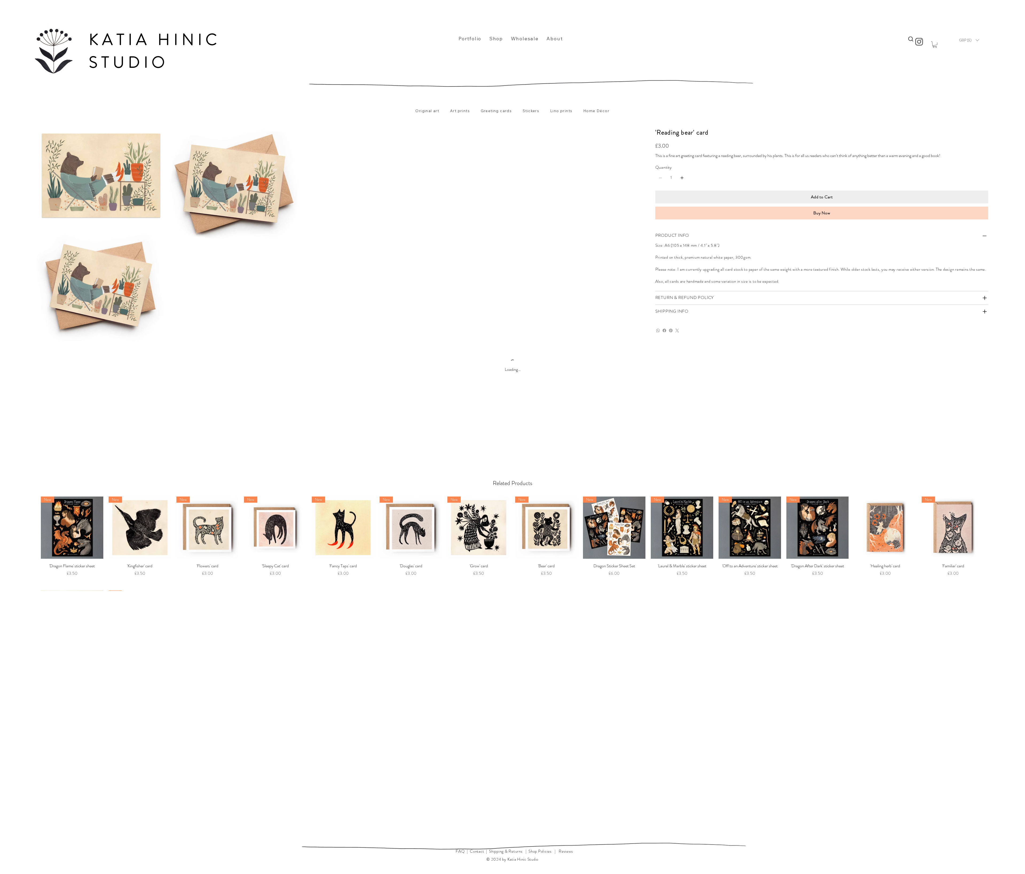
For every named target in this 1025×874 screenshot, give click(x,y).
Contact (477, 851)
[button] (935, 44)
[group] (512, 543)
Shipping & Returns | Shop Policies (520, 851)
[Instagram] (919, 41)
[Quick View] (72, 528)
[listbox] (969, 40)
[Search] (910, 39)
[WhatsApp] (658, 330)
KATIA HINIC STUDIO (155, 51)
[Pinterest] (670, 330)
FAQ (460, 851)
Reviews (566, 851)
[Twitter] (677, 330)
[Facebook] (664, 330)
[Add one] (682, 177)
